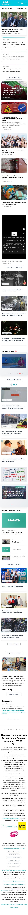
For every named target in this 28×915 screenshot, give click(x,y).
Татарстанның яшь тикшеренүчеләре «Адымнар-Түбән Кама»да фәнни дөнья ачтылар (13, 712)
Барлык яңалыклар (8, 8)
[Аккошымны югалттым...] (6, 549)
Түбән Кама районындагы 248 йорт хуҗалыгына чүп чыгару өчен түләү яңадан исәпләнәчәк (14, 45)
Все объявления (14, 694)
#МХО (3, 674)
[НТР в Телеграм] (16, 729)
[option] (8, 8)
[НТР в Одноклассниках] (13, 729)
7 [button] (19, 373)
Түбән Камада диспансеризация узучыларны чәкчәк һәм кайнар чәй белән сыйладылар (13, 459)
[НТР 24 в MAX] (5, 729)
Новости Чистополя (14, 863)
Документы (14, 907)
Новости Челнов (13, 860)
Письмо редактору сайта (11, 818)
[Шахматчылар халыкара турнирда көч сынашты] (6, 541)
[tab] (12, 25)
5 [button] (15, 373)
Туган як (4, 530)
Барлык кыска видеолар (14, 267)
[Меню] (25, 3)
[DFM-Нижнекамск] (22, 826)
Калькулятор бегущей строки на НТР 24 (14, 904)
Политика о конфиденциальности (14, 881)
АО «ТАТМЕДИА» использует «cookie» (14, 870)
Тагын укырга (14, 644)
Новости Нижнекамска (14, 851)
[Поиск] (18, 3)
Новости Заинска (14, 866)
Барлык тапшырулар (14, 379)
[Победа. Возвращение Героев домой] (14, 474)
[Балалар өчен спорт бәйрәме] (6, 558)
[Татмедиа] (10, 826)
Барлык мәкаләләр (14, 564)
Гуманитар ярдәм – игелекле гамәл (12, 676)
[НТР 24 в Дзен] (22, 729)
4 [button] (12, 373)
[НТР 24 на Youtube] (8, 729)
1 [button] (5, 373)
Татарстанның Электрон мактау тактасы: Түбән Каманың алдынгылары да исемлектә (12, 31)
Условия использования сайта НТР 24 (14, 848)
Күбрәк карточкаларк (14, 653)
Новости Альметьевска (14, 857)
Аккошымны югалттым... (18, 547)
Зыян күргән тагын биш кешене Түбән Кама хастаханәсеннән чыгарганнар (12, 433)
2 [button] (8, 373)
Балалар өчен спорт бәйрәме (19, 556)
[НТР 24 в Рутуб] (19, 729)
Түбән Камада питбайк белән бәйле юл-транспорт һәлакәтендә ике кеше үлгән (13, 340)
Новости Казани (14, 854)
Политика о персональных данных (14, 884)
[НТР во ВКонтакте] (11, 729)
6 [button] (17, 373)
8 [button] (22, 373)
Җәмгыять (19, 8)
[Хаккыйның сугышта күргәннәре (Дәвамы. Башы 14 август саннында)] (14, 520)
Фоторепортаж (20, 487)
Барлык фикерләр (14, 719)
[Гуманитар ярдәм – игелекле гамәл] (14, 664)
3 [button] (10, 373)
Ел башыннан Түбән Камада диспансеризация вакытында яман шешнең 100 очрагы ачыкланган (13, 406)
